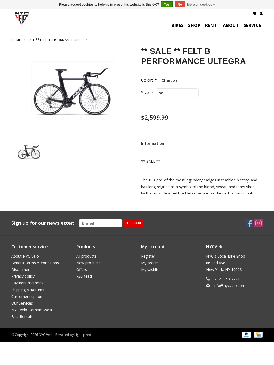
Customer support (27, 296)
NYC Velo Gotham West (31, 309)
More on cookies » (201, 4)
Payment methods (27, 282)
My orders (150, 262)
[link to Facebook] (249, 223)
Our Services (22, 303)
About (231, 25)
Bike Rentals (22, 316)
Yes (167, 4)
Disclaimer (20, 269)
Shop (194, 25)
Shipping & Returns (27, 289)
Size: (147, 93)
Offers (81, 269)
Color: (148, 80)
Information (152, 143)
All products (86, 256)
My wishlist (150, 269)
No (180, 4)
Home (16, 40)
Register (148, 256)
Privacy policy (23, 276)
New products (88, 262)
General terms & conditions (35, 262)
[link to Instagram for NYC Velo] (258, 223)
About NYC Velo (25, 256)
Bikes (178, 25)
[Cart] (254, 13)
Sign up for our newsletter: (42, 223)
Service (252, 25)
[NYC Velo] (21, 20)
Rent (211, 25)
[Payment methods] (246, 334)
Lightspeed (82, 334)
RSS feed (84, 276)
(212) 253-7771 (227, 278)
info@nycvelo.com (229, 285)
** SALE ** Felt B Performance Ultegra (55, 40)
